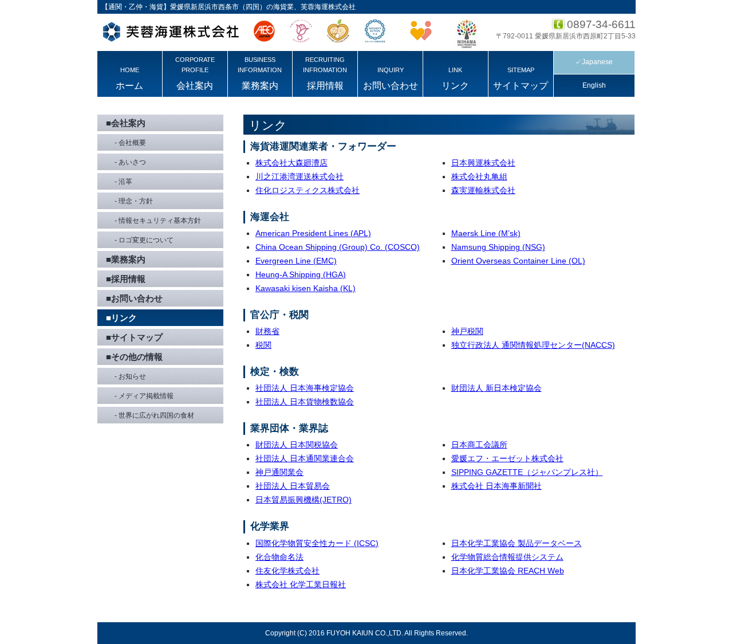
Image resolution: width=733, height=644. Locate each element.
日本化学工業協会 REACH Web (507, 570)
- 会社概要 (130, 143)
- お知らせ (130, 376)
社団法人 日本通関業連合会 (304, 458)
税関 (263, 345)
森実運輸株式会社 (483, 190)
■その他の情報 (134, 357)
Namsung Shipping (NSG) (498, 247)
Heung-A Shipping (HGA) (300, 274)
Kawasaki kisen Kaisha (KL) (305, 288)
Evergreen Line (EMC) (296, 260)
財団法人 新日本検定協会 (496, 387)
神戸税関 (467, 331)
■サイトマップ (134, 337)
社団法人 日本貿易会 (292, 485)
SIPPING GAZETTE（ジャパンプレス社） (527, 472)
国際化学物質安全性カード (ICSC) (317, 543)
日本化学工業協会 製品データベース (516, 543)
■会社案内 (125, 123)
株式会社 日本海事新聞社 (496, 485)
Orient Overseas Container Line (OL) (518, 260)
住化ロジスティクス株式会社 (307, 190)
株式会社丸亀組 (479, 176)
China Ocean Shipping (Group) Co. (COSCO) (337, 247)
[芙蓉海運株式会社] (170, 33)
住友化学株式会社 (287, 570)
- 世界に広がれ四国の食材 (154, 415)
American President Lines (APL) (313, 233)
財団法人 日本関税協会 (296, 444)
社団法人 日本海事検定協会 (304, 387)
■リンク (121, 318)
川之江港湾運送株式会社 (299, 176)
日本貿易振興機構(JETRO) (303, 499)
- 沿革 (123, 182)
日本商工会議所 (479, 444)
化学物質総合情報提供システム (507, 556)
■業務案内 (125, 259)
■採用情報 (125, 279)
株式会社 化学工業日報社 (300, 584)
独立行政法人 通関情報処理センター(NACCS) (533, 345)
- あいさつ (130, 162)
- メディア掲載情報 (144, 396)
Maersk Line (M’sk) (486, 233)
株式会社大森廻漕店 (291, 162)
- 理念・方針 (134, 201)
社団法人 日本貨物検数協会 (304, 401)
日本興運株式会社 (483, 162)
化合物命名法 (279, 556)
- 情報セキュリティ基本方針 (158, 221)
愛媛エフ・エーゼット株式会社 (507, 458)
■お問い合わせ (134, 298)
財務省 (267, 331)
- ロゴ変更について (144, 240)
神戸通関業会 (279, 472)
